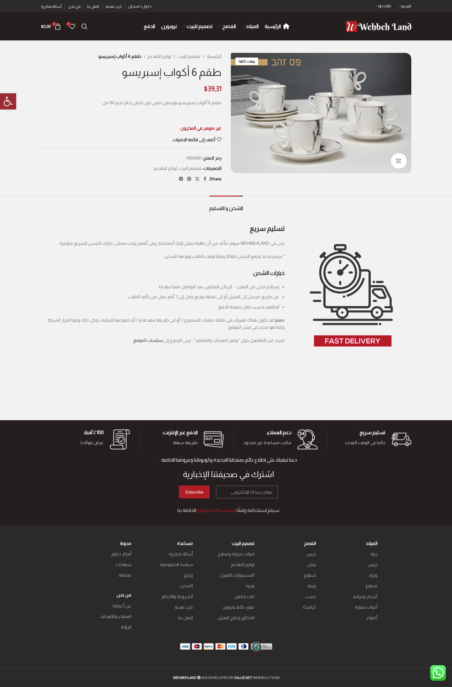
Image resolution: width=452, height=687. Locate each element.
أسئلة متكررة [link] (181, 553)
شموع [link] (371, 585)
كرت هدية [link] (184, 607)
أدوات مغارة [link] (366, 607)
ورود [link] (372, 575)
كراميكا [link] (309, 607)
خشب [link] (310, 596)
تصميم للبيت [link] (189, 56)
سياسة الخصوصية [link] (176, 564)
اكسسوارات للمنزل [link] (237, 575)
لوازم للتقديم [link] (159, 56)
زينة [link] (374, 553)
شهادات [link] (123, 564)
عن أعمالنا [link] (122, 605)
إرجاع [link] (188, 575)
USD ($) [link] (384, 6)
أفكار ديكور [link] (121, 553)
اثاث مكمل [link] (244, 596)
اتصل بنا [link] (185, 617)
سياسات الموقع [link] (148, 340)
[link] (8, 101)
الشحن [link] (186, 585)
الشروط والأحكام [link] (177, 596)
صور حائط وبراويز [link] (238, 607)
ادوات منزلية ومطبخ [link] (235, 553)
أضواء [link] (372, 617)
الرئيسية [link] (214, 56)
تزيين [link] (372, 564)
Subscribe (194, 492)
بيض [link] (311, 564)
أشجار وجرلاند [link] (365, 596)
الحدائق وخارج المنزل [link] (235, 617)
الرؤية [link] (126, 626)
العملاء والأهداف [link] (115, 616)
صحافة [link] (125, 575)
